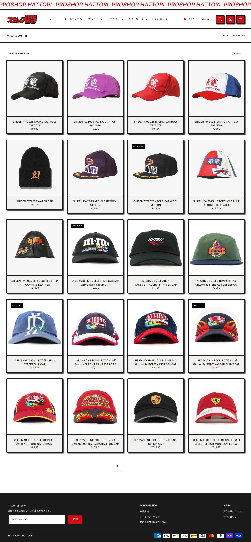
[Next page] (133, 466)
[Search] (220, 19)
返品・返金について (233, 511)
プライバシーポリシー (151, 516)
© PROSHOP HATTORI (20, 535)
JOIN (75, 519)
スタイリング (136, 19)
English (205, 19)
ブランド (93, 19)
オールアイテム (73, 19)
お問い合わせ (159, 19)
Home (226, 35)
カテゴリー (113, 19)
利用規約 (144, 511)
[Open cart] (240, 19)
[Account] (230, 19)
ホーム (54, 19)
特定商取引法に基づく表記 (153, 521)
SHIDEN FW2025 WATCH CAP (34, 201)
